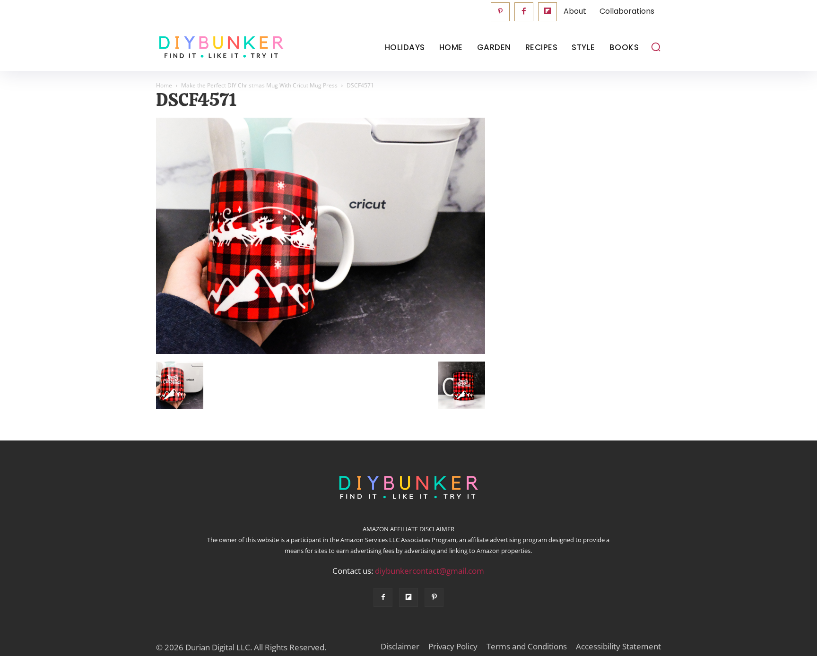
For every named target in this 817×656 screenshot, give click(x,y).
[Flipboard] (547, 11)
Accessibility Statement (618, 646)
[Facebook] (523, 11)
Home (164, 85)
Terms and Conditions (527, 646)
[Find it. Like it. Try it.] (219, 47)
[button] (656, 47)
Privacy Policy (453, 646)
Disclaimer (400, 646)
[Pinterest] (500, 11)
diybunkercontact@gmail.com (429, 570)
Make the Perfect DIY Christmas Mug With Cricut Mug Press (259, 85)
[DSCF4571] (320, 351)
